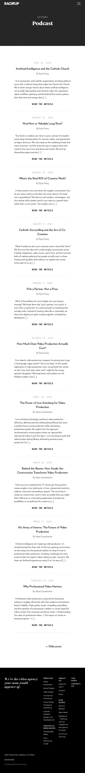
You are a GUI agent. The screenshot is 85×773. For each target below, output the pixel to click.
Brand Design (49, 688)
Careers (62, 690)
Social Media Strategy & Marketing (48, 705)
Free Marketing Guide (47, 741)
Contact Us (76, 685)
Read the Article (42, 104)
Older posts (53, 646)
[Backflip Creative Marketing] (11, 3)
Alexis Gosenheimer (44, 412)
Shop (61, 694)
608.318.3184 (9, 760)
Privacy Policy (22, 764)
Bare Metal (63, 712)
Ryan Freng (44, 74)
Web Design (48, 692)
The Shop (74, 679)
